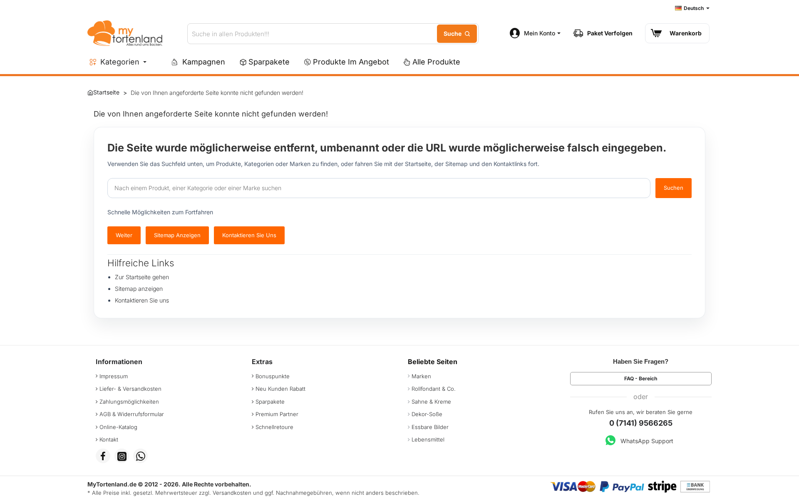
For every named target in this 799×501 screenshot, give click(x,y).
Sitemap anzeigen (177, 235)
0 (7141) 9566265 (640, 423)
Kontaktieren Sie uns (249, 235)
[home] (103, 92)
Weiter (124, 235)
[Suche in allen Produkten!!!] (457, 34)
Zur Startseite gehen (142, 276)
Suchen (673, 187)
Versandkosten (232, 492)
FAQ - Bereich (640, 378)
